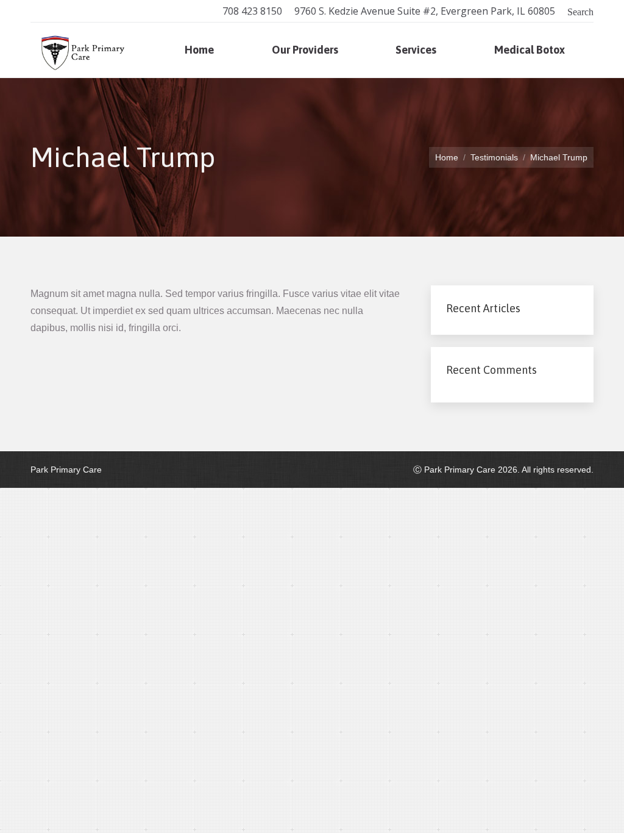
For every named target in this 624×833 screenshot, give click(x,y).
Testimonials (494, 157)
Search (580, 11)
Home (446, 157)
